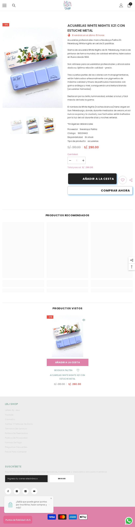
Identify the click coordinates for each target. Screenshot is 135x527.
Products (19, 14)
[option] (32, 67)
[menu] (4, 5)
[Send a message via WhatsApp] (128, 520)
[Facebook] (8, 491)
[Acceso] (121, 5)
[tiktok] (25, 491)
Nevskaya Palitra (88, 129)
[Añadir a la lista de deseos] (78, 370)
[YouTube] (34, 491)
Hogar (8, 14)
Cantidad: (73, 154)
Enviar (62, 478)
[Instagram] (17, 491)
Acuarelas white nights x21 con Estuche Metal (67, 377)
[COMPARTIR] (130, 180)
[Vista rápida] (84, 320)
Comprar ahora (115, 190)
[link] (123, 180)
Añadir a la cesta (97, 179)
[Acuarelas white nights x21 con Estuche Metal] (67, 336)
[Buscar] (14, 5)
